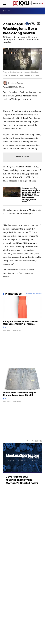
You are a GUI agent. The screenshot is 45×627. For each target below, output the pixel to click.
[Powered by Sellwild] (38, 441)
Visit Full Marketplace (34, 293)
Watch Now (37, 4)
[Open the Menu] (4, 4)
